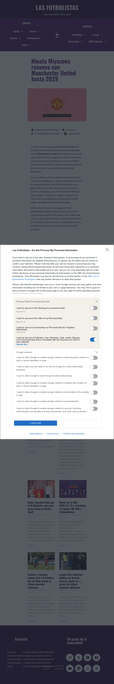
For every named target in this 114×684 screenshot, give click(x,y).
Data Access (53, 433)
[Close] (108, 250)
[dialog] (57, 342)
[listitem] (57, 301)
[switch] (94, 308)
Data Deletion (36, 433)
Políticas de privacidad (73, 433)
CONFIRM (35, 423)
